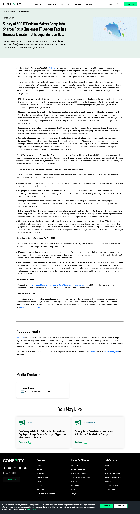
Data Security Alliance (78, 473)
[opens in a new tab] (4, 468)
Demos (73, 489)
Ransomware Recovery (113, 477)
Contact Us (11, 480)
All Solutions (109, 481)
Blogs (106, 469)
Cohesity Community (112, 489)
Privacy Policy (31, 509)
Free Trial (130, 4)
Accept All (107, 506)
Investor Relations (42, 477)
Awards (39, 485)
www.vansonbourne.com (30, 307)
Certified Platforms (111, 485)
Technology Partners (78, 469)
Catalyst (73, 493)
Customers (40, 489)
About (38, 465)
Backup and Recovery (112, 473)
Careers (39, 481)
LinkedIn (91, 351)
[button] (43, 432)
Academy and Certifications (80, 477)
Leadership (40, 469)
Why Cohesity (75, 465)
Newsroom (40, 473)
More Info (121, 506)
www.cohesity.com (111, 351)
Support (107, 465)
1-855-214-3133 (9, 473)
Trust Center (75, 485)
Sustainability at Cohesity (45, 493)
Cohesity (52, 68)
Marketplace (75, 481)
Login (110, 4)
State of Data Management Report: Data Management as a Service (56, 285)
